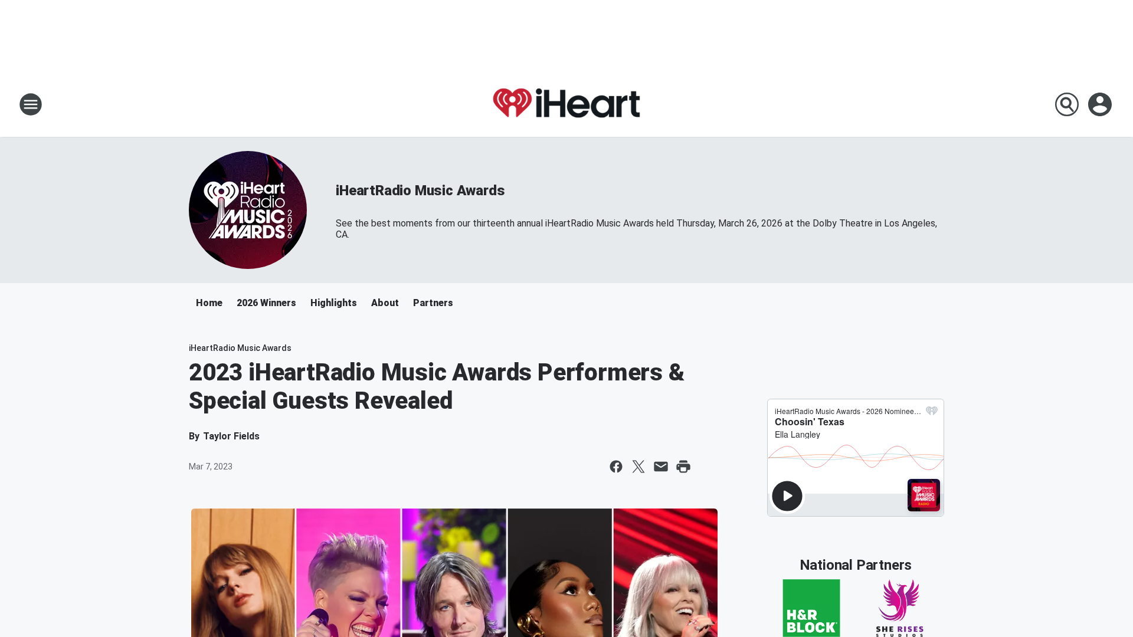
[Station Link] (566, 104)
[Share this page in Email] (661, 466)
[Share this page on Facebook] (616, 466)
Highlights (333, 302)
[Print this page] (683, 466)
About (385, 302)
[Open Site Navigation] (30, 104)
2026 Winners (266, 302)
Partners (433, 302)
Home (209, 302)
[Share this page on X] (638, 466)
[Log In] (1101, 104)
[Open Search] (1067, 104)
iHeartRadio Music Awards (420, 190)
